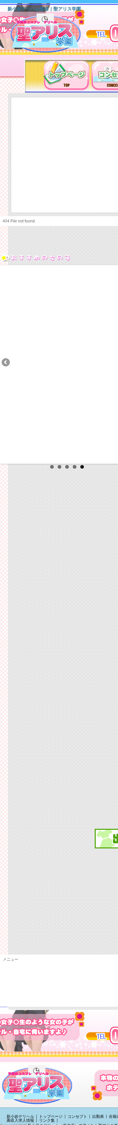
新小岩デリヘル (20, 1116)
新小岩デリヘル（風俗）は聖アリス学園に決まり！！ (54, 35)
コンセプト (77, 1116)
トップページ (51, 1116)
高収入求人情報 (20, 1120)
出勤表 (98, 1116)
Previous (6, 363)
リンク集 (47, 1120)
